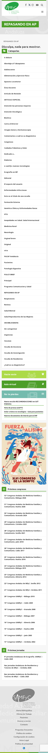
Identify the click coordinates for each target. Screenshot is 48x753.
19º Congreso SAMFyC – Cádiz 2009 (18, 603)
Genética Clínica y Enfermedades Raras (20, 208)
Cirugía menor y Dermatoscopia (17, 130)
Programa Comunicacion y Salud (17, 286)
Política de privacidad (24, 744)
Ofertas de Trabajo (24, 714)
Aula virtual (10, 384)
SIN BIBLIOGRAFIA (11, 323)
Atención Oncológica (13, 112)
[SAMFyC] (12, 8)
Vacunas (7, 341)
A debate (8, 57)
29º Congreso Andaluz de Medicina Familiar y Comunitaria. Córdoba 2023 (23, 523)
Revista (7, 305)
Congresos (8, 142)
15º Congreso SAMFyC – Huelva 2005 (19, 629)
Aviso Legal (24, 740)
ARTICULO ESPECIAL (12, 100)
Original (7, 244)
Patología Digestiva (12, 268)
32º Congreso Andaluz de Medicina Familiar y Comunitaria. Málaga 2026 (23, 496)
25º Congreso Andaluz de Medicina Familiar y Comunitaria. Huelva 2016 (23, 558)
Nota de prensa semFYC (13, 408)
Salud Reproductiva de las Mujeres (18, 317)
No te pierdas (11, 394)
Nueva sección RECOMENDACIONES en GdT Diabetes (21, 403)
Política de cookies (24, 733)
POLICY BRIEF (9, 274)
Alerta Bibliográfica (24, 711)
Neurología (9, 232)
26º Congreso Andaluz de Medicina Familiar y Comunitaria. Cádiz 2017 (23, 549)
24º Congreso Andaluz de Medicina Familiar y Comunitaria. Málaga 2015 (23, 567)
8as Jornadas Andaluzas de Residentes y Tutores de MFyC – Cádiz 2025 (21, 675)
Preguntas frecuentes (24, 730)
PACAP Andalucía (11, 256)
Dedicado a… (9, 154)
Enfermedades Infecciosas (15, 190)
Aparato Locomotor (12, 81)
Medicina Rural (10, 226)
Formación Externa (12, 202)
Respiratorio (9, 299)
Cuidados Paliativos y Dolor (15, 148)
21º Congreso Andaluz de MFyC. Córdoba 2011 (23, 590)
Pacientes (8, 262)
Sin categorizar (10, 329)
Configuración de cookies (24, 737)
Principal (7, 280)
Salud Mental (9, 311)
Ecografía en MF (11, 172)
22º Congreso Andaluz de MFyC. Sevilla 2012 (22, 583)
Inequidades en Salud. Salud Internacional (21, 220)
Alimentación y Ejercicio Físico (16, 76)
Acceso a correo (24, 721)
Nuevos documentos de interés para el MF (20, 416)
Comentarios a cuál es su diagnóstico (20, 136)
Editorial (7, 178)
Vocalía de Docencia (12, 347)
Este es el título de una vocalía (17, 196)
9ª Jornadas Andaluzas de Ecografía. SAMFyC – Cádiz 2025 (23, 658)
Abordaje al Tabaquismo (14, 63)
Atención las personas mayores (17, 106)
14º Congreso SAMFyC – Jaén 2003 (18, 635)
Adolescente (9, 69)
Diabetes (8, 160)
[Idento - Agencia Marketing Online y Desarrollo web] (24, 748)
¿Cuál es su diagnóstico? (14, 365)
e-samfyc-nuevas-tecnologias (17, 166)
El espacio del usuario (13, 184)
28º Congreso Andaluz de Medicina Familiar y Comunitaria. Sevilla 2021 (23, 532)
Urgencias (8, 335)
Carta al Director (11, 124)
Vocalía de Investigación (14, 353)
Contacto (24, 725)
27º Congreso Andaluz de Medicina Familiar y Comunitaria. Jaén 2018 (23, 540)
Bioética (7, 118)
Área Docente (10, 88)
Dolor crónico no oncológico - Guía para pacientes (23, 412)
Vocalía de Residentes (13, 359)
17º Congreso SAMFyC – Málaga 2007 (19, 616)
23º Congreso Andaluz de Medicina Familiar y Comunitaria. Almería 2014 (23, 576)
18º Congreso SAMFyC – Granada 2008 (19, 609)
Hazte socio (10, 374)
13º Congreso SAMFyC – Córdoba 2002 (19, 642)
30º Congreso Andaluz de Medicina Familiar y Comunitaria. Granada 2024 (23, 514)
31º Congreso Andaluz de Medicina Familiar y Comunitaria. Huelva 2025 (23, 505)
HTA (6, 214)
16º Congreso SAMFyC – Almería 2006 (19, 622)
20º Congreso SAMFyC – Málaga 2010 (19, 596)
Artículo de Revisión (12, 94)
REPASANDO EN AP (12, 293)
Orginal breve (10, 238)
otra (6, 250)
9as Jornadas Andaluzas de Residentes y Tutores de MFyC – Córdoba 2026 (21, 666)
